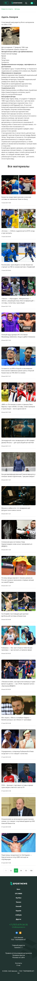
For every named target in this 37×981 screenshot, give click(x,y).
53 (16, 871)
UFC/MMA (18, 894)
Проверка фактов (18, 955)
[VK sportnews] (16, 932)
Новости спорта (7, 9)
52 (11, 871)
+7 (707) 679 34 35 (18, 924)
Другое (18, 919)
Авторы (17, 9)
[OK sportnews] (20, 932)
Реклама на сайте (18, 957)
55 (26, 871)
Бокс (18, 889)
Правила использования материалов (18, 953)
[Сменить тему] (33, 3)
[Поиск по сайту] (26, 3)
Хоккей (18, 906)
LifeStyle (18, 915)
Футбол (18, 898)
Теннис (18, 902)
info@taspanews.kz (18, 927)
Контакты (18, 963)
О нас (18, 965)
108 (31, 871)
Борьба (18, 911)
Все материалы (18, 166)
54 (21, 871)
